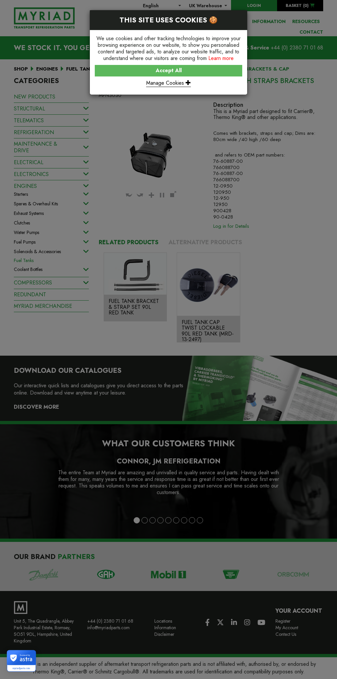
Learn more (221, 58)
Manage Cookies (166, 83)
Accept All (169, 70)
